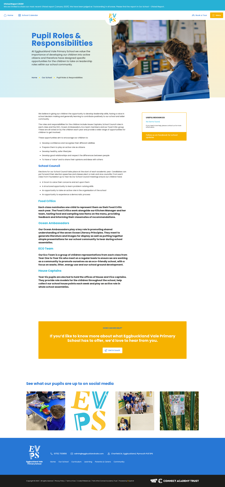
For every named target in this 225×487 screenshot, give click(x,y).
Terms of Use (70, 481)
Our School (47, 77)
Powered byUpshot (126, 481)
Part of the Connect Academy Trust (104, 481)
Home (34, 77)
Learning (88, 462)
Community (119, 462)
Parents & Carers (103, 462)
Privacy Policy (60, 481)
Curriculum (76, 462)
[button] (216, 15)
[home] (112, 18)
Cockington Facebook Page (61, 395)
